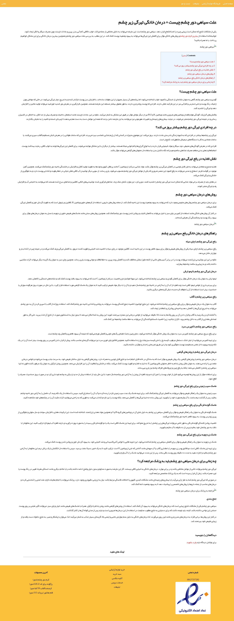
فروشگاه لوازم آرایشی (211, 3)
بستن (184, 55)
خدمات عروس (117, 582)
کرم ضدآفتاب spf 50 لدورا (41, 588)
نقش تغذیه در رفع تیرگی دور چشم (200, 70)
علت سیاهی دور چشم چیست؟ (202, 62)
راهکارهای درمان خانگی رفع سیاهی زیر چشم (196, 78)
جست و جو (185, 3)
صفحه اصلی (228, 3)
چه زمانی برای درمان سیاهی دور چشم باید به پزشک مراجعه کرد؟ (188, 82)
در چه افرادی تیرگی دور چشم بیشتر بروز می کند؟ (194, 66)
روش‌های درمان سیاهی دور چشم (201, 74)
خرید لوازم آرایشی (117, 569)
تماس (3, 3)
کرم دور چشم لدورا (41, 579)
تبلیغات (196, 3)
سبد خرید (117, 574)
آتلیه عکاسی (117, 578)
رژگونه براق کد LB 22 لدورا (41, 584)
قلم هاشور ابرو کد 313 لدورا (41, 592)
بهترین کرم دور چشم (189, 36)
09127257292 (193, 579)
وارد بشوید (191, 542)
